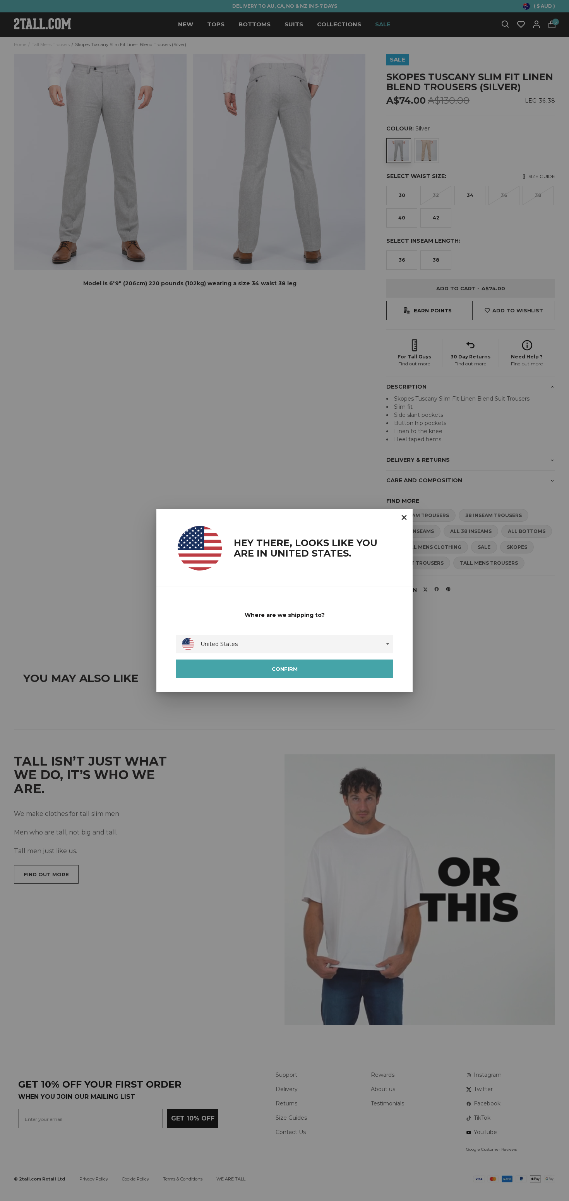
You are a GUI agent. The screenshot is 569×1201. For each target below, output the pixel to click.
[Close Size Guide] (404, 517)
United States (219, 644)
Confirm (285, 669)
